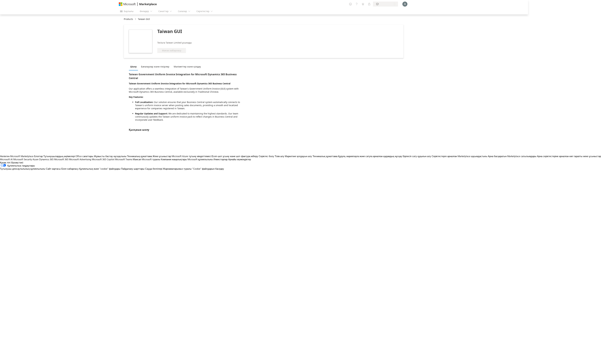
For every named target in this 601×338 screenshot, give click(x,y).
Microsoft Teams (123, 159)
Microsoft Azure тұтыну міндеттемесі (192, 156)
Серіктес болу (266, 156)
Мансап (137, 159)
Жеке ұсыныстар (162, 156)
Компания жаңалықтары (174, 159)
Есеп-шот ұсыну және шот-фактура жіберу (235, 156)
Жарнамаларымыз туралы (177, 168)
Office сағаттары (84, 156)
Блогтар (38, 156)
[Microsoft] (127, 4)
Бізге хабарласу (70, 168)
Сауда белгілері (153, 168)
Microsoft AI (6, 159)
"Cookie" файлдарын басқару (208, 168)
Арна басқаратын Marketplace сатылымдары (512, 156)
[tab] (134, 66)
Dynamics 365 (46, 159)
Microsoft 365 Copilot (103, 159)
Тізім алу (279, 156)
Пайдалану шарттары (132, 168)
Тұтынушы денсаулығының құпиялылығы (22, 168)
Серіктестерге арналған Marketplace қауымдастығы (459, 156)
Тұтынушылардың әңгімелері (59, 156)
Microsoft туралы (151, 159)
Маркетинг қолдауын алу (298, 156)
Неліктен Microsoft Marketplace (16, 156)
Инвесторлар (220, 159)
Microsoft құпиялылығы (200, 159)
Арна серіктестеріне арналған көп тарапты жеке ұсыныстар (569, 156)
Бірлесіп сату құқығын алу (417, 156)
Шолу (133, 66)
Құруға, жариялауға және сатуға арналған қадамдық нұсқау (370, 156)
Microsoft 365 (61, 159)
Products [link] (128, 19)
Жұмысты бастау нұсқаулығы (110, 156)
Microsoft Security (22, 159)
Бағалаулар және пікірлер (155, 66)
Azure (36, 159)
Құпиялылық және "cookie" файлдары (99, 168)
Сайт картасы (53, 168)
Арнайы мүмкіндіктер (239, 159)
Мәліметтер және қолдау (187, 66)
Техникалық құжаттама (139, 156)
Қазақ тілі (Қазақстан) (11, 162)
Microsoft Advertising (80, 159)
